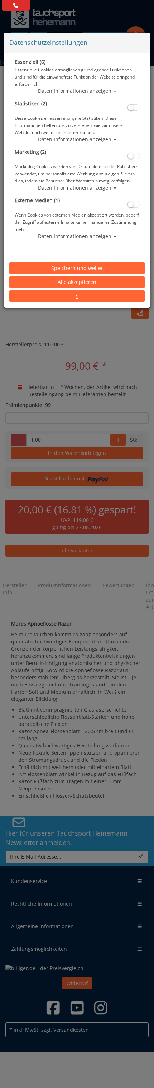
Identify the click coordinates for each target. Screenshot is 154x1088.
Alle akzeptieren (77, 282)
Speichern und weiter (77, 268)
